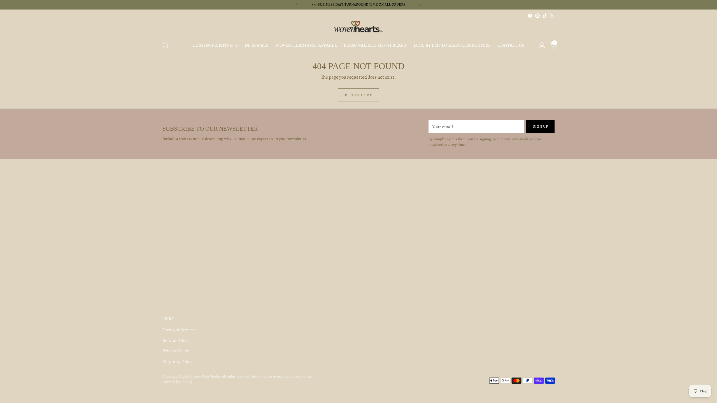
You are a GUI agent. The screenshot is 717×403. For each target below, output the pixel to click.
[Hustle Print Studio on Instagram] (537, 15)
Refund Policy (175, 340)
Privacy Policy (175, 351)
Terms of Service (178, 330)
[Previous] (297, 5)
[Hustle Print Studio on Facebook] (530, 15)
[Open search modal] (165, 45)
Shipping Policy (177, 361)
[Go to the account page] (539, 45)
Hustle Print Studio (205, 376)
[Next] (420, 5)
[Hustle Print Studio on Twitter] (552, 15)
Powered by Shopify (177, 382)
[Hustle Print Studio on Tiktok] (544, 15)
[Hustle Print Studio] (358, 28)
